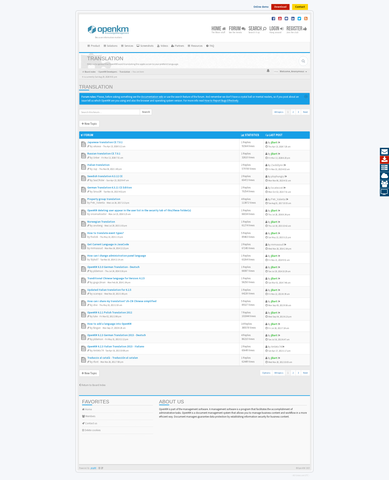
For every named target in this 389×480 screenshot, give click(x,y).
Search (256, 28)
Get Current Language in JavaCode (108, 244)
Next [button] (305, 111)
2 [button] (293, 111)
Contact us (90, 423)
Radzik (94, 237)
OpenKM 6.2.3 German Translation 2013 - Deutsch (116, 335)
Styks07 (94, 259)
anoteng (98, 225)
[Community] (384, 184)
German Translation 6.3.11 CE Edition (109, 187)
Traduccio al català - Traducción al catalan (112, 357)
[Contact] (384, 152)
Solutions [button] (111, 46)
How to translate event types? (105, 233)
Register (294, 28)
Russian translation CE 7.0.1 (103, 153)
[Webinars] (384, 192)
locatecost (277, 187)
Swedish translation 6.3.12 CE (105, 176)
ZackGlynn (277, 165)
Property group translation (103, 199)
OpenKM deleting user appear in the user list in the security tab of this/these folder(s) (139, 210)
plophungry (277, 176)
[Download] (384, 160)
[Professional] (384, 168)
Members (90, 416)
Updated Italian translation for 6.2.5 (109, 290)
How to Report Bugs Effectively (221, 100)
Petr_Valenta (98, 202)
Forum (235, 28)
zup (95, 169)
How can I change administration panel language (116, 255)
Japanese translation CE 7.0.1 (105, 142)
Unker (96, 157)
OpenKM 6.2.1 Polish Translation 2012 (109, 312)
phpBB (93, 468)
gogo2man (99, 282)
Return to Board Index (93, 385)
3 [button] (298, 111)
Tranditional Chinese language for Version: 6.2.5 (116, 278)
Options (266, 372)
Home (217, 28)
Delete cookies (92, 430)
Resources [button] (196, 46)
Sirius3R (97, 191)
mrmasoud (97, 248)
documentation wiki (152, 96)
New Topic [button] (90, 123)
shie (95, 305)
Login (274, 28)
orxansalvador (99, 214)
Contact (300, 6)
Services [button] (128, 46)
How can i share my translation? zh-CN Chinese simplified (121, 301)
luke (95, 316)
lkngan (97, 328)
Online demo (261, 6)
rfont (95, 362)
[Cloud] (384, 176)
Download (280, 6)
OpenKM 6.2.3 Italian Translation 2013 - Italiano (115, 346)
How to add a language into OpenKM (109, 324)
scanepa (97, 293)
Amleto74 (98, 350)
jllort (274, 142)
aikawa (97, 146)
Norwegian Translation (101, 221)
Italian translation (98, 165)
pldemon (98, 271)
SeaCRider (98, 180)
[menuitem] (145, 46)
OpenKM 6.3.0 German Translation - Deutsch (113, 267)
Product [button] (95, 46)
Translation (96, 87)
